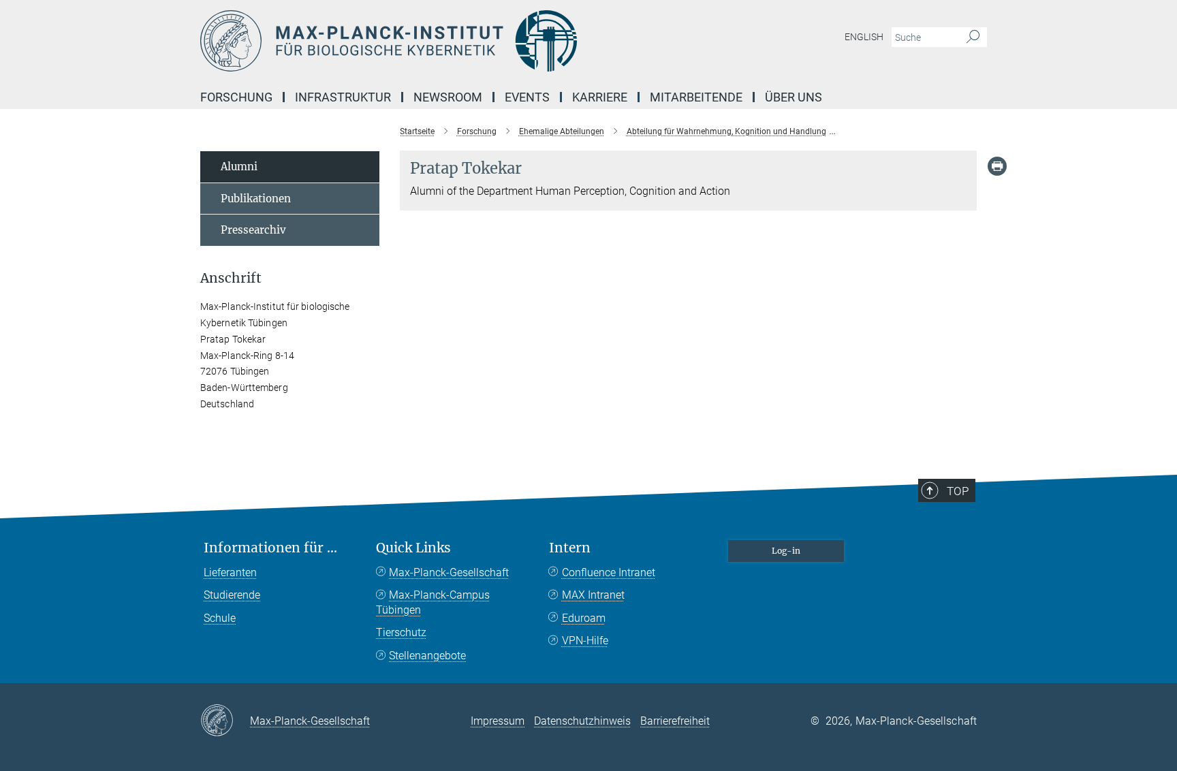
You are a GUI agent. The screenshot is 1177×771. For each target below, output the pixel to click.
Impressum (497, 720)
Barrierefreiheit (675, 720)
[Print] (997, 166)
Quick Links (413, 548)
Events (527, 97)
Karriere (599, 97)
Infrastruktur (343, 97)
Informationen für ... (270, 548)
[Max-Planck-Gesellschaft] (225, 721)
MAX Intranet (593, 594)
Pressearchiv (253, 229)
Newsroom (447, 97)
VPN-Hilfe (585, 640)
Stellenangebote (427, 655)
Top (958, 491)
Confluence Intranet (608, 572)
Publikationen (256, 198)
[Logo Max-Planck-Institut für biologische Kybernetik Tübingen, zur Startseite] (455, 41)
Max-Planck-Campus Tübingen (433, 602)
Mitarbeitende (696, 97)
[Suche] (973, 37)
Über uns (793, 97)
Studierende (232, 594)
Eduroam (584, 618)
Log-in (786, 551)
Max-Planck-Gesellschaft (449, 572)
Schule (220, 618)
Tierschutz (401, 632)
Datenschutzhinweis (582, 720)
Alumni (239, 166)
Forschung (236, 97)
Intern (570, 548)
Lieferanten (230, 572)
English (864, 36)
